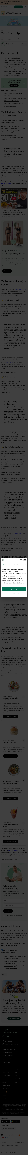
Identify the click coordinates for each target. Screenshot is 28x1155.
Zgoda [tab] (4, 564)
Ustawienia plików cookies (13, 593)
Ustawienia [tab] (12, 564)
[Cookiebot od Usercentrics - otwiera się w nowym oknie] (20, 560)
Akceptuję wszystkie (14, 589)
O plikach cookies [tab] (21, 564)
